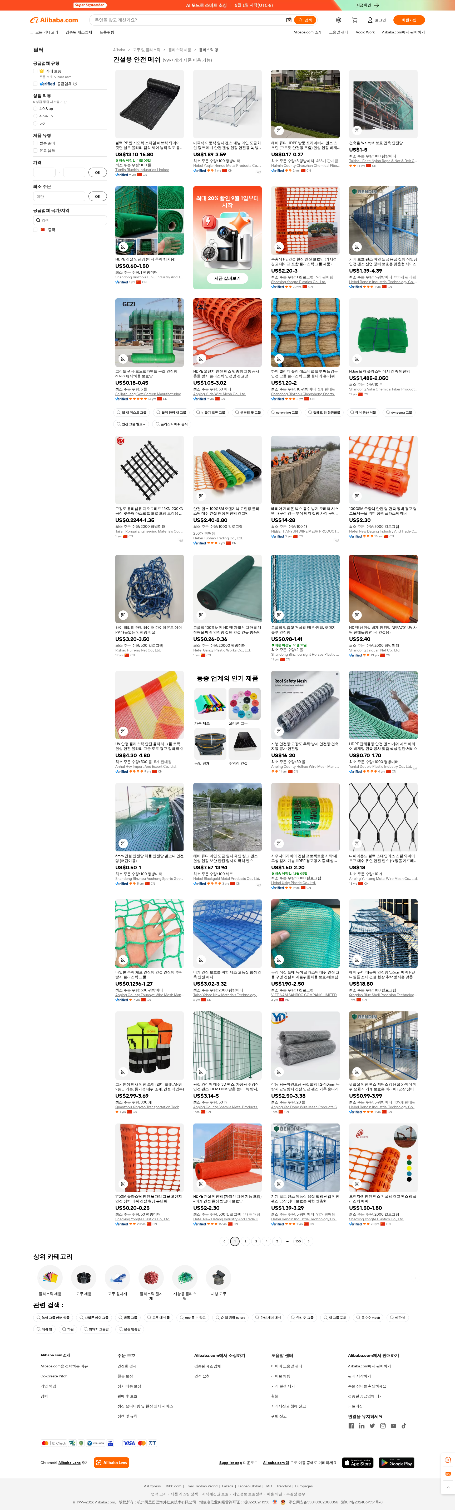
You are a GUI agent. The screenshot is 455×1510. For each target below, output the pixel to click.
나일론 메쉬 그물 (96, 1318)
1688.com (173, 1486)
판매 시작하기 (359, 1376)
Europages (304, 1486)
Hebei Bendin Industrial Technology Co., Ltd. (383, 282)
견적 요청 (202, 1376)
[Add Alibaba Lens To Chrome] (111, 1462)
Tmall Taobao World (201, 1486)
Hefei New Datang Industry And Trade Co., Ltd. (383, 531)
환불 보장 (125, 1376)
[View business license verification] (275, 1502)
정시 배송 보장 (129, 1386)
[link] (448, 1460)
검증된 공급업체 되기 (365, 1396)
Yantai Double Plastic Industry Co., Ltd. (380, 766)
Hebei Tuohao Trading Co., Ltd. (218, 538)
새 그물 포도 (337, 1318)
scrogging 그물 (287, 412)
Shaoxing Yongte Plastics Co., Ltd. (298, 282)
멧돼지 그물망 (99, 1329)
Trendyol (283, 1486)
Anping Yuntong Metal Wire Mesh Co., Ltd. (383, 878)
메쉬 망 (47, 1329)
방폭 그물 (130, 1318)
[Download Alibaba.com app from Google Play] (396, 1462)
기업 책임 (48, 1386)
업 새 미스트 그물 (134, 412)
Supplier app (230, 1463)
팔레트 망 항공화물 (326, 412)
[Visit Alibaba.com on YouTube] (393, 1426)
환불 (275, 1396)
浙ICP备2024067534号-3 (362, 1502)
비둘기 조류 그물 (213, 412)
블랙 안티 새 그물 (174, 412)
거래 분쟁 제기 (283, 1386)
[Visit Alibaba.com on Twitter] (372, 1426)
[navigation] (70, 646)
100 (298, 1241)
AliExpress (152, 1486)
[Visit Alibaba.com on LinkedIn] (362, 1426)
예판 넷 (400, 1318)
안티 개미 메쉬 (270, 1318)
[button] (289, 20)
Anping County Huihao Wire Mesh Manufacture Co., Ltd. (305, 766)
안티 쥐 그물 (305, 1318)
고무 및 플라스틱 (146, 50)
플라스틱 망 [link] (208, 50)
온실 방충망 (132, 1329)
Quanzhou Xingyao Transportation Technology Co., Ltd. (149, 1107)
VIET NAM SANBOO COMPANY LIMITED (304, 995)
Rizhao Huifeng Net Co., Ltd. (138, 650)
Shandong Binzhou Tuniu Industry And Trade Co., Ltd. (149, 277)
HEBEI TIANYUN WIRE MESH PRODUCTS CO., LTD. (305, 531)
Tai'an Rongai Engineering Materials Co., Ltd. (149, 531)
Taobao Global (249, 1486)
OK (97, 172)
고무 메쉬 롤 (161, 1318)
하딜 (70, 1329)
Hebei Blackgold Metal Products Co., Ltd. (226, 878)
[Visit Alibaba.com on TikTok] (404, 1426)
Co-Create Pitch (54, 1376)
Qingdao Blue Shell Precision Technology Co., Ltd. (383, 995)
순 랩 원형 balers (233, 1318)
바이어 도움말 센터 (286, 1366)
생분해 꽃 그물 (250, 412)
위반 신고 (279, 1416)
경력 (44, 1396)
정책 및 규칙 (127, 1416)
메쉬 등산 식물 (365, 412)
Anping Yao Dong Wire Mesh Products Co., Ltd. (305, 1107)
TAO (268, 1486)
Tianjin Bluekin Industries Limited (142, 170)
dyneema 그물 (401, 412)
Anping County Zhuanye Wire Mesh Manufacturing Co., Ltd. (149, 995)
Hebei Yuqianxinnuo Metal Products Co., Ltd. (227, 165)
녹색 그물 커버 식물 (56, 1318)
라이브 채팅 (280, 1376)
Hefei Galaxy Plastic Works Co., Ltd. (222, 650)
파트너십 (355, 1406)
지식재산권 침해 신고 (288, 1406)
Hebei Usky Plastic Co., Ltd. (293, 883)
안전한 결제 (127, 1366)
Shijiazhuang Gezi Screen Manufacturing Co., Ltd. (149, 394)
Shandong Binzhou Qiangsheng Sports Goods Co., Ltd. (305, 394)
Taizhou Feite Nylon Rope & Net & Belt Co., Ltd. (383, 161)
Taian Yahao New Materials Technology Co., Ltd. (227, 995)
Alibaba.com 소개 (55, 1355)
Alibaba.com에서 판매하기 (369, 1366)
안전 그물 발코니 (134, 424)
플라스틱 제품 (179, 50)
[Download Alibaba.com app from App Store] (358, 1462)
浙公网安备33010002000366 (313, 1502)
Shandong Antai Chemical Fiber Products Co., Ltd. (383, 389)
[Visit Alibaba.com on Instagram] (383, 1426)
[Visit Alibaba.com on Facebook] (351, 1426)
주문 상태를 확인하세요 (367, 1386)
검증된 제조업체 (207, 1366)
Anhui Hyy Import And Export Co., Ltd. (145, 766)
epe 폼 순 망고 (195, 1318)
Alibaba (119, 50)
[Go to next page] (308, 1241)
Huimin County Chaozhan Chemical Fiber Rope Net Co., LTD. (305, 165)
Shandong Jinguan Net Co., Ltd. (374, 650)
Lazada (227, 1486)
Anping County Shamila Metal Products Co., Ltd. (227, 1107)
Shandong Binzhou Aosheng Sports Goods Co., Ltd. (149, 878)
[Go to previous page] (224, 1241)
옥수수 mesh (371, 1318)
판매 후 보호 (127, 1396)
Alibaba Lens (69, 1463)
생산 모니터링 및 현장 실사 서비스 (145, 1406)
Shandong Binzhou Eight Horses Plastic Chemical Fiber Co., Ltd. (305, 654)
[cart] (356, 21)
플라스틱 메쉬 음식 (174, 424)
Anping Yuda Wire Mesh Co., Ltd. (219, 394)
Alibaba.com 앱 (276, 1463)
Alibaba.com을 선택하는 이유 (64, 1366)
